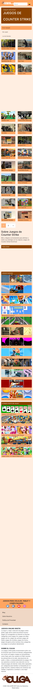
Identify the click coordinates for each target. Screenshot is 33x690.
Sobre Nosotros (7, 616)
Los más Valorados (6, 36)
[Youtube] (19, 606)
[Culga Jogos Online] (16, 679)
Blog (3, 612)
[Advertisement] (16, 93)
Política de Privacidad (9, 620)
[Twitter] (7, 606)
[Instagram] (24, 606)
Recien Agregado (6, 27)
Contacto (5, 624)
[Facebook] (13, 606)
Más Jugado (5, 32)
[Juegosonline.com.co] (8, 3)
